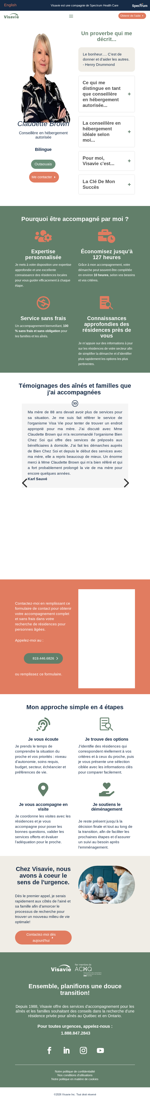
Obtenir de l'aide (130, 15)
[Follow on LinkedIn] (66, 1050)
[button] (24, 482)
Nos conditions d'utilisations (75, 1075)
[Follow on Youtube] (100, 1050)
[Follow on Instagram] (83, 1050)
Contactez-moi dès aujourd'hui (41, 938)
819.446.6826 (43, 658)
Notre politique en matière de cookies (74, 1079)
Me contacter (42, 177)
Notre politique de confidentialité (75, 1071)
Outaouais (43, 164)
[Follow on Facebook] (49, 1050)
